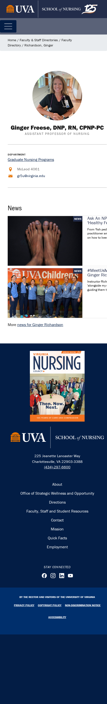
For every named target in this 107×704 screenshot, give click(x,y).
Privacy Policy (24, 605)
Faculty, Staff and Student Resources (57, 511)
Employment (57, 546)
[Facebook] (44, 575)
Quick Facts (57, 537)
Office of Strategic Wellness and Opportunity (57, 493)
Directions (57, 502)
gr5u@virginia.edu (31, 175)
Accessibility (57, 617)
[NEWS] (45, 240)
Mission (57, 528)
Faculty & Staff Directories (39, 40)
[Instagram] (53, 575)
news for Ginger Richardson (40, 324)
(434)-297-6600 (57, 467)
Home (12, 40)
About (57, 484)
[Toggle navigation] (8, 26)
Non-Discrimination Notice (83, 605)
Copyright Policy (49, 605)
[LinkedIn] (61, 575)
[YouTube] (70, 575)
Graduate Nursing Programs (31, 159)
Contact (57, 520)
